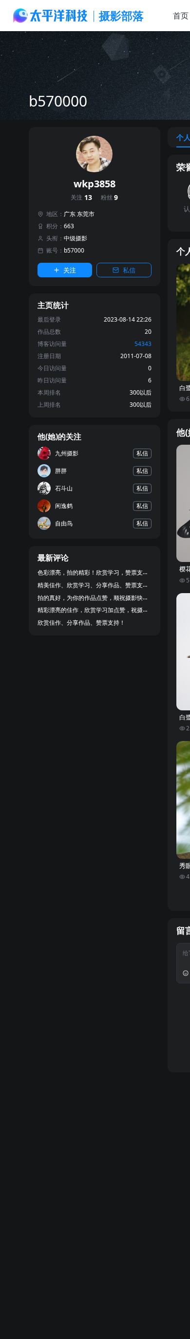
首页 (181, 15)
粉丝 (109, 198)
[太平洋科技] (50, 15)
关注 (81, 198)
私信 (129, 270)
